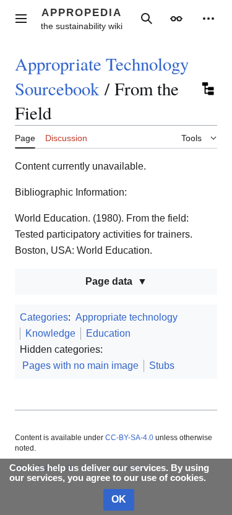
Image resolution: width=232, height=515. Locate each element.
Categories (44, 317)
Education (108, 333)
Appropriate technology (126, 317)
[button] (21, 18)
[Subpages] (207, 88)
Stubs (161, 365)
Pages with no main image (80, 365)
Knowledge (50, 333)
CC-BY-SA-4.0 (129, 437)
